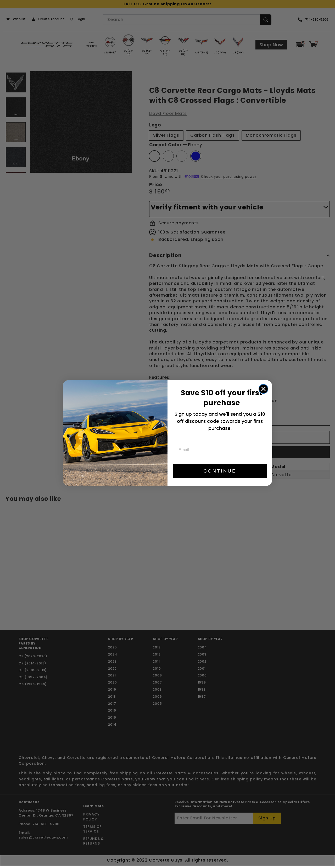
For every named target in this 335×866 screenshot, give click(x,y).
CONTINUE (219, 471)
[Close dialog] (263, 388)
